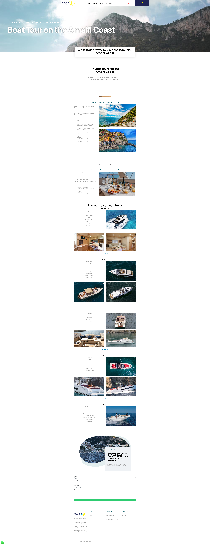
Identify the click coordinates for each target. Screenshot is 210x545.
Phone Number (77, 485)
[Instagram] (122, 515)
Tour (115, 3)
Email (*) (76, 480)
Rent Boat (95, 3)
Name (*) (76, 476)
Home (89, 3)
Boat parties (109, 3)
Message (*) (76, 489)
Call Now (142, 4)
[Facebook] (125, 515)
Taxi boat (102, 3)
